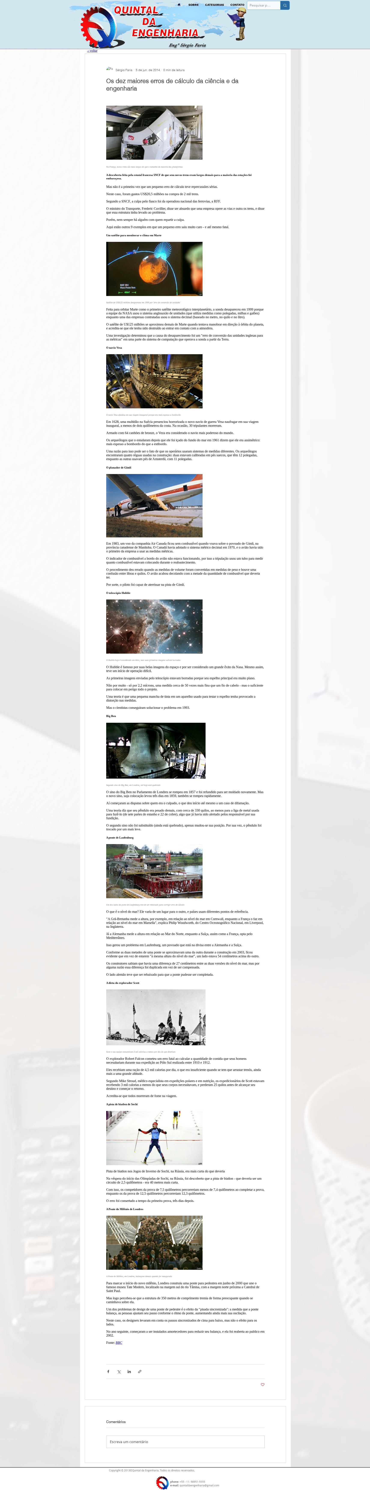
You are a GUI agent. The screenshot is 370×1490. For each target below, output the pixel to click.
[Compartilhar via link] (140, 1372)
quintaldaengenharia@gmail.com (199, 1485)
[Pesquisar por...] (284, 5)
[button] (214, 5)
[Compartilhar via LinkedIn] (129, 1372)
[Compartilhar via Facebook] (108, 1372)
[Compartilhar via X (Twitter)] (119, 1372)
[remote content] (185, 728)
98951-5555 (198, 1481)
